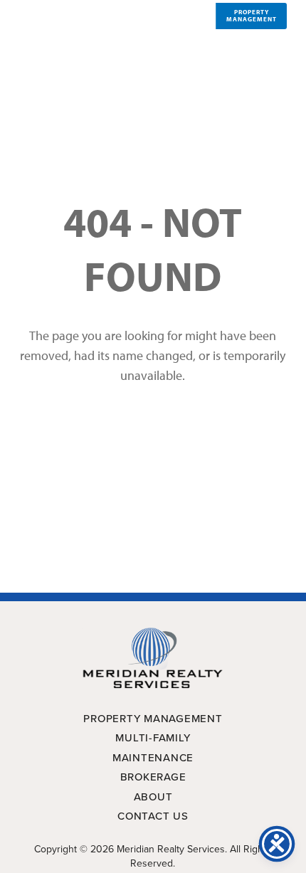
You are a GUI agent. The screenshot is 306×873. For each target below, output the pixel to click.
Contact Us (153, 816)
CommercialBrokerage (182, 15)
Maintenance (153, 758)
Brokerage (153, 777)
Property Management (152, 718)
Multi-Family (152, 738)
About (153, 797)
